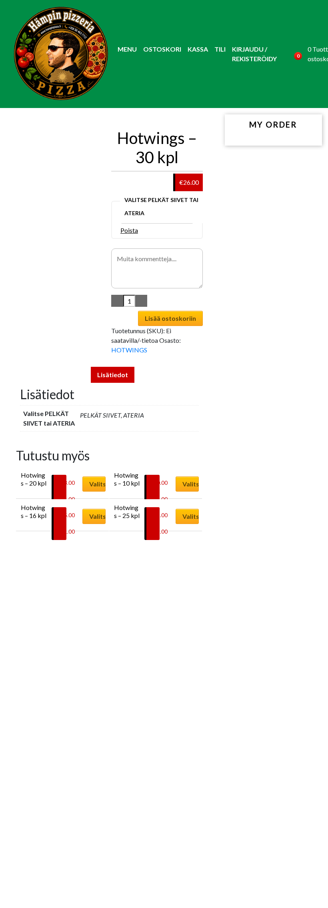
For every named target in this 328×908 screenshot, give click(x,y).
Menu (127, 49)
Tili (220, 49)
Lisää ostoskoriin (170, 318)
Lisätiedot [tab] (112, 374)
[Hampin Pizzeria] (60, 54)
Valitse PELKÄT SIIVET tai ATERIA (161, 206)
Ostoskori (162, 49)
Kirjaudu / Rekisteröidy (254, 53)
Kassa (198, 49)
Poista (129, 230)
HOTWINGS (129, 350)
